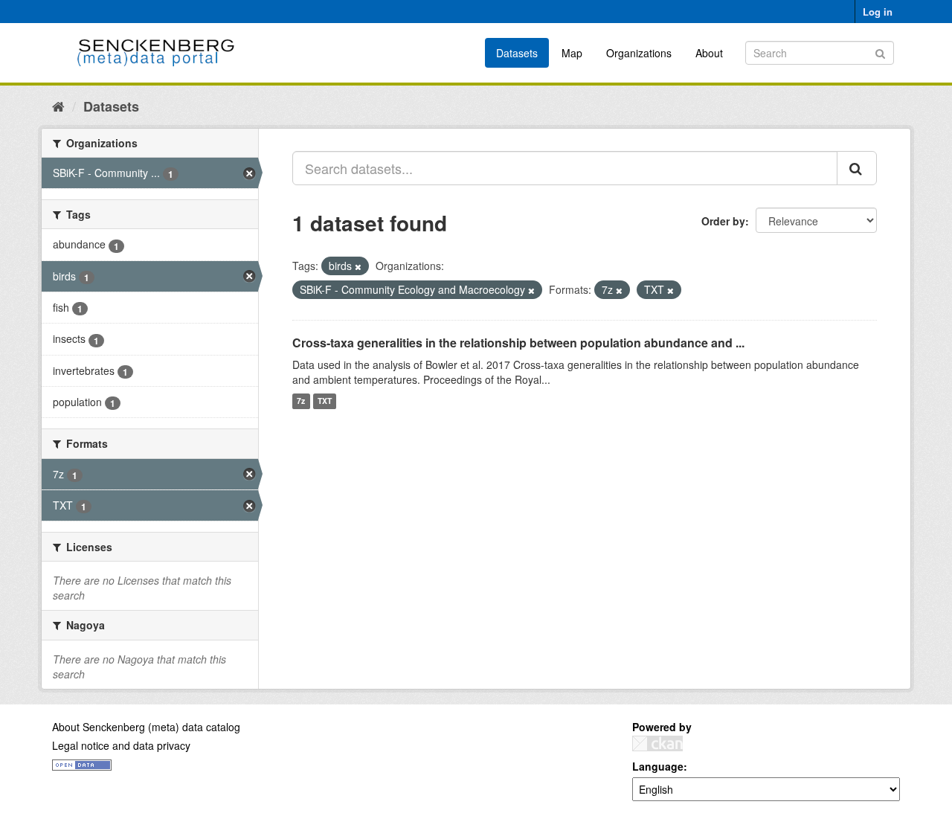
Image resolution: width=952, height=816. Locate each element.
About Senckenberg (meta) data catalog (146, 726)
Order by (723, 220)
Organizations (639, 52)
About (709, 52)
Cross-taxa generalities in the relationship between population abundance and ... (518, 342)
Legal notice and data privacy (121, 745)
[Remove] (358, 266)
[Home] (58, 105)
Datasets (517, 52)
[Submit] (880, 51)
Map (572, 52)
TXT (325, 401)
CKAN (657, 743)
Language (658, 766)
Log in (877, 11)
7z (301, 401)
